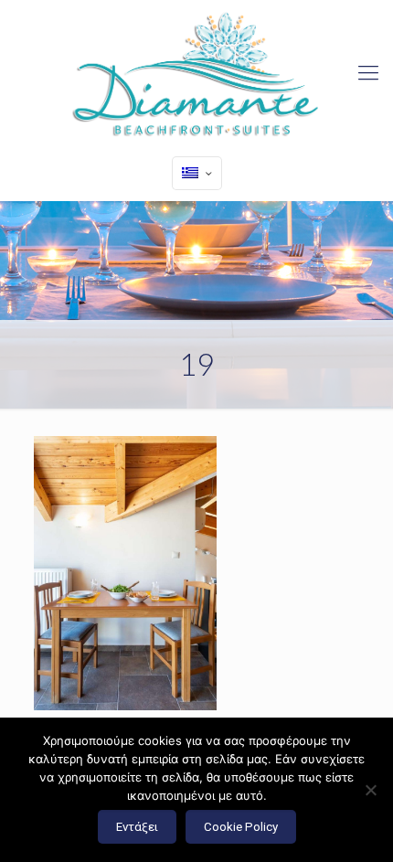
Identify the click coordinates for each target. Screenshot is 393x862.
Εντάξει (137, 827)
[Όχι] (370, 790)
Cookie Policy (241, 827)
